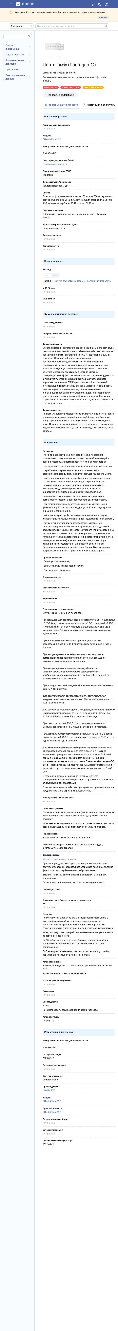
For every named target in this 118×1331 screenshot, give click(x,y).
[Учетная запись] (106, 4)
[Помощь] (99, 4)
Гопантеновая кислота (55, 164)
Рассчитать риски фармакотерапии (59, 859)
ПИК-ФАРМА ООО (52, 139)
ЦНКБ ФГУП (49, 1090)
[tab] (61, 105)
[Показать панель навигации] (11, 4)
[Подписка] (93, 4)
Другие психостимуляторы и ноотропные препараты (82, 281)
